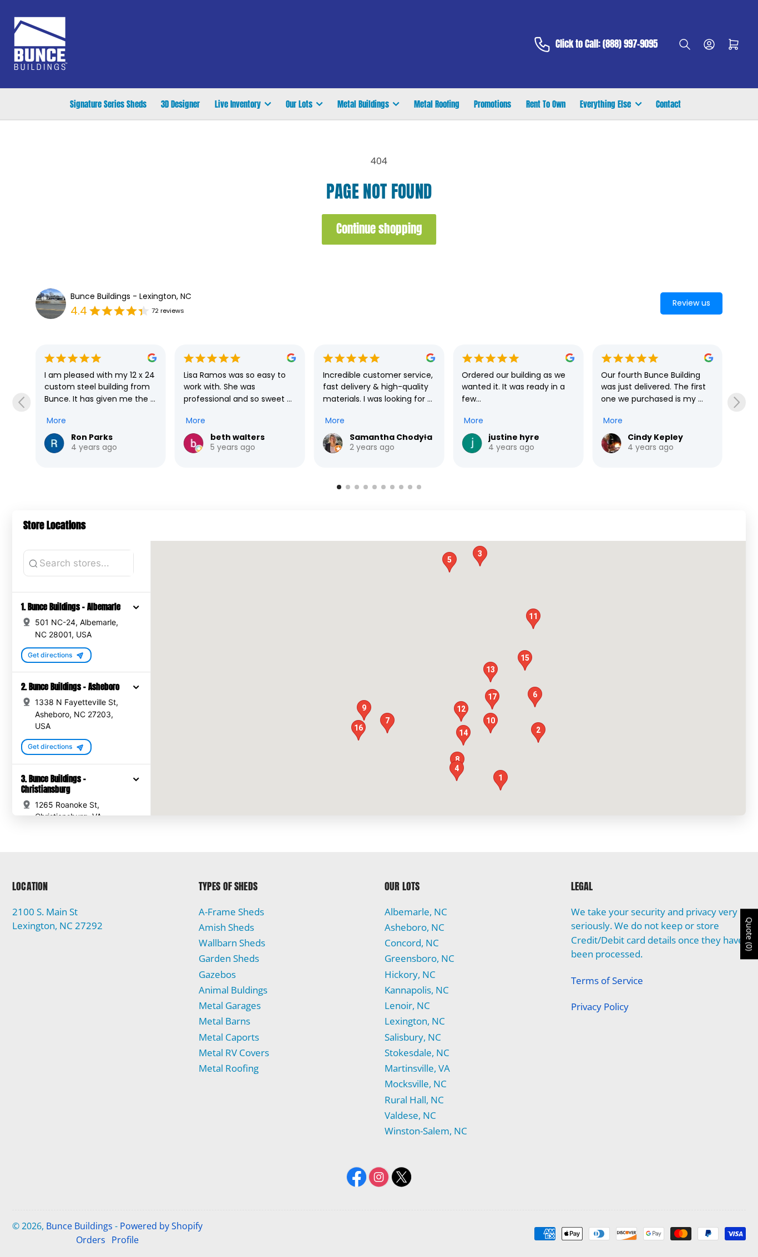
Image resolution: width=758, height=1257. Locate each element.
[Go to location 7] (392, 487)
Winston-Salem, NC (426, 1130)
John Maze (657, 437)
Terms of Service (607, 980)
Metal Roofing (436, 104)
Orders (90, 1240)
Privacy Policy (600, 1006)
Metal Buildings (363, 104)
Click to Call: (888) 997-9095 (606, 44)
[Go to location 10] (419, 487)
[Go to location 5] (374, 487)
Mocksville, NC (416, 1083)
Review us (691, 302)
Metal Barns (224, 1021)
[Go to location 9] (410, 487)
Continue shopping (379, 228)
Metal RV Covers (234, 1052)
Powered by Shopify (161, 1226)
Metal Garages (230, 1005)
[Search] (685, 44)
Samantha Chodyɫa (258, 437)
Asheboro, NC (414, 927)
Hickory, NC (410, 974)
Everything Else (605, 104)
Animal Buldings (233, 990)
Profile (125, 1240)
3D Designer (180, 104)
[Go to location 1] (339, 487)
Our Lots (299, 104)
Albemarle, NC (416, 911)
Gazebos (217, 974)
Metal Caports (229, 1037)
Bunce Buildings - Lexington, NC (130, 296)
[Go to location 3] (357, 487)
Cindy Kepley (522, 437)
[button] (136, 606)
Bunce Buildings (79, 1226)
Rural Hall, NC (414, 1099)
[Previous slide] (21, 402)
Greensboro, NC (419, 958)
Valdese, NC (410, 1115)
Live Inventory (238, 104)
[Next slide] (736, 402)
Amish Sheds (226, 927)
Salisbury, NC (413, 1037)
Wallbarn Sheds (232, 942)
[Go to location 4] (365, 487)
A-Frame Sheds (231, 911)
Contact (668, 104)
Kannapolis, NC (417, 990)
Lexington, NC (415, 1021)
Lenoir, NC (407, 1005)
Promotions (492, 104)
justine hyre (381, 437)
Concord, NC (412, 942)
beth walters (105, 437)
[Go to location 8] (401, 487)
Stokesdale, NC (417, 1052)
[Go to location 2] (348, 487)
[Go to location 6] (383, 487)
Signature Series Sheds (108, 104)
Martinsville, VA (417, 1068)
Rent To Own (545, 104)
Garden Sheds (229, 958)
